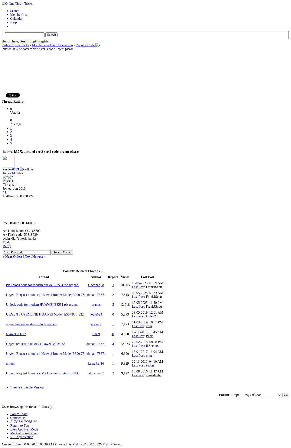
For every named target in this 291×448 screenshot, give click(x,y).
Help (13, 22)
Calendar (16, 18)
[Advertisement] (145, 64)
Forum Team (18, 414)
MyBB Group (111, 444)
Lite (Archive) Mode (24, 429)
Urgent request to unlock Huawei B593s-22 (35, 344)
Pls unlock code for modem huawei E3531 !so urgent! (42, 285)
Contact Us (17, 418)
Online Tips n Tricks (15, 45)
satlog (150, 365)
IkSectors (152, 346)
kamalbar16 (96, 363)
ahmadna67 (96, 373)
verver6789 (11, 169)
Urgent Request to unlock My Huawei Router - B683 (42, 373)
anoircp (96, 324)
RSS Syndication (21, 437)
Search (14, 11)
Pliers (96, 334)
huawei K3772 (16, 334)
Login (33, 41)
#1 (4, 192)
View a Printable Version (27, 387)
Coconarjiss (96, 285)
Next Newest (34, 256)
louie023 (96, 314)
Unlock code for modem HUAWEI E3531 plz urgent (42, 304)
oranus (96, 304)
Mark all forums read (24, 433)
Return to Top (19, 425)
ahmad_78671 (96, 295)
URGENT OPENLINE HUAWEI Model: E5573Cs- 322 (45, 314)
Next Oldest (13, 256)
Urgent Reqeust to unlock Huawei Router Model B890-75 (45, 295)
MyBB (77, 444)
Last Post (138, 287)
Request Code (85, 45)
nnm (149, 326)
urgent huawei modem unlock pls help (31, 324)
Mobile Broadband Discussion (52, 45)
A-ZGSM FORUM (23, 421)
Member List (18, 14)
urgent (10, 363)
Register (43, 41)
